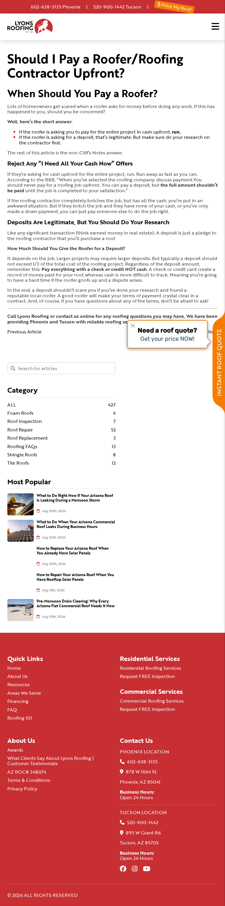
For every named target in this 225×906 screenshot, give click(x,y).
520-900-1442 (109, 6)
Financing (17, 701)
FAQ (12, 709)
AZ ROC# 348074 (26, 771)
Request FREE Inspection (147, 676)
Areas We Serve (24, 692)
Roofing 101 (19, 717)
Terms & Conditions (28, 780)
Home (14, 668)
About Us (17, 676)
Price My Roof (175, 7)
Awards (15, 749)
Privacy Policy (22, 788)
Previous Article (24, 331)
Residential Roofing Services (150, 668)
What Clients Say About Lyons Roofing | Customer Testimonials (50, 761)
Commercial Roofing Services (152, 700)
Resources (18, 684)
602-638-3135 (46, 6)
